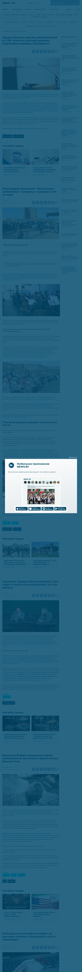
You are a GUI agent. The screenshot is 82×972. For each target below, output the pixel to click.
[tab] (22, 509)
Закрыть (74, 457)
